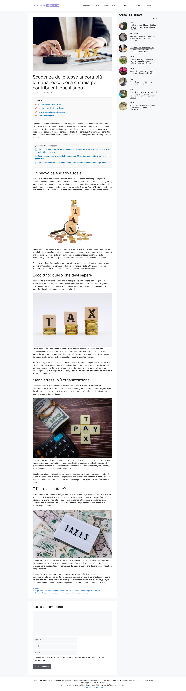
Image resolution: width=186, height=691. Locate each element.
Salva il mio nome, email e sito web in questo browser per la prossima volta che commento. (69, 658)
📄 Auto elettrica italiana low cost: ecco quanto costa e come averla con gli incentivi (72, 163)
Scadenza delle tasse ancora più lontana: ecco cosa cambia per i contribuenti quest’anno (142, 50)
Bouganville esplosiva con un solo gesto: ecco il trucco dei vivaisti (142, 72)
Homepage (87, 5)
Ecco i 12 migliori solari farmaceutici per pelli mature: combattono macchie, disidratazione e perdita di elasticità (143, 95)
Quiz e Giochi (137, 5)
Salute (148, 5)
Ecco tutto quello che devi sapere (51, 108)
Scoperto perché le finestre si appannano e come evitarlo (141, 83)
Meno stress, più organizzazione (51, 112)
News (125, 5)
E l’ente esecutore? (45, 116)
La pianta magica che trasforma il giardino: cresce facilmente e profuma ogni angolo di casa (68, 591)
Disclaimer (87, 687)
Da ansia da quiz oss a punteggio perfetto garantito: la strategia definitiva (61, 593)
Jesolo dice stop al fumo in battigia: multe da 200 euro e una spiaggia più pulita (143, 27)
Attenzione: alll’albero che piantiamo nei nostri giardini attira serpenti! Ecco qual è (143, 107)
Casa (106, 5)
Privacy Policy (97, 687)
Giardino (115, 5)
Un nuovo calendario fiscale (49, 104)
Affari (98, 5)
